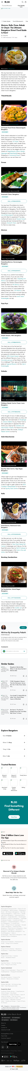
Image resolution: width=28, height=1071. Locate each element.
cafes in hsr (16, 913)
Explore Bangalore (6, 906)
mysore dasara (14, 910)
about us (3, 1023)
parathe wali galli (5, 984)
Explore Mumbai (5, 939)
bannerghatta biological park (9, 908)
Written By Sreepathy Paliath (13, 632)
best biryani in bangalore (14, 931)
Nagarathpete (11, 151)
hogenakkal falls (12, 916)
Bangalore (7, 1006)
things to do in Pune (10, 964)
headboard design (11, 1001)
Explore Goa (4, 953)
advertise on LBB (5, 1029)
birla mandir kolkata (6, 977)
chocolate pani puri (6, 360)
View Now (14, 817)
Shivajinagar (22, 420)
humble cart (18, 608)
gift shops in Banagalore (12, 912)
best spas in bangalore (16, 934)
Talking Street (11, 68)
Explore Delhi (4, 982)
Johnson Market (7, 422)
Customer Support (6, 1038)
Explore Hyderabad (6, 968)
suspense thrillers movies (8, 991)
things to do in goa (6, 956)
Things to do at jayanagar (13, 925)
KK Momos (16, 284)
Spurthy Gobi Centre (11, 488)
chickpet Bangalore (13, 921)
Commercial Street (14, 155)
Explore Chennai (5, 946)
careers (3, 1025)
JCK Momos (17, 290)
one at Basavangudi (7, 215)
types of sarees (14, 994)
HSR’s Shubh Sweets (12, 356)
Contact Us (4, 1027)
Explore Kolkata (5, 975)
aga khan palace (5, 963)
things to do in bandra (12, 943)
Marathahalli (13, 153)
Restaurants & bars (15, 1006)
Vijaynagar (4, 153)
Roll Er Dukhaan (20, 548)
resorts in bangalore (13, 918)
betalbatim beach (10, 957)
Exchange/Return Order (7, 1033)
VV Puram (15, 141)
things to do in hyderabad (8, 970)
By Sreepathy (4, 35)
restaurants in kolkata (13, 978)
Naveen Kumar (21, 219)
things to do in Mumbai (7, 941)
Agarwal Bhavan (11, 364)
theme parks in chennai (15, 950)
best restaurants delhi (11, 986)
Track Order (4, 1036)
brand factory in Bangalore (15, 928)
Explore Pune (4, 961)
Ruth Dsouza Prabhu (13, 124)
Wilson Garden (20, 151)
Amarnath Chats (11, 223)
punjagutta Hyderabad (17, 971)
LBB (2, 1006)
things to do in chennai (7, 948)
